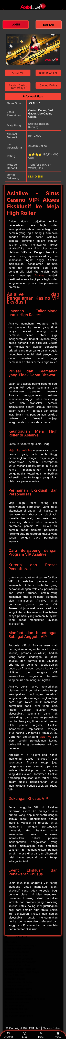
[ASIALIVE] (33, 8)
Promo (58, 1037)
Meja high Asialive (20, 450)
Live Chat (8, 1037)
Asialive (39, 275)
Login (24, 1037)
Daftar (41, 1037)
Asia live (45, 736)
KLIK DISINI (35, 176)
